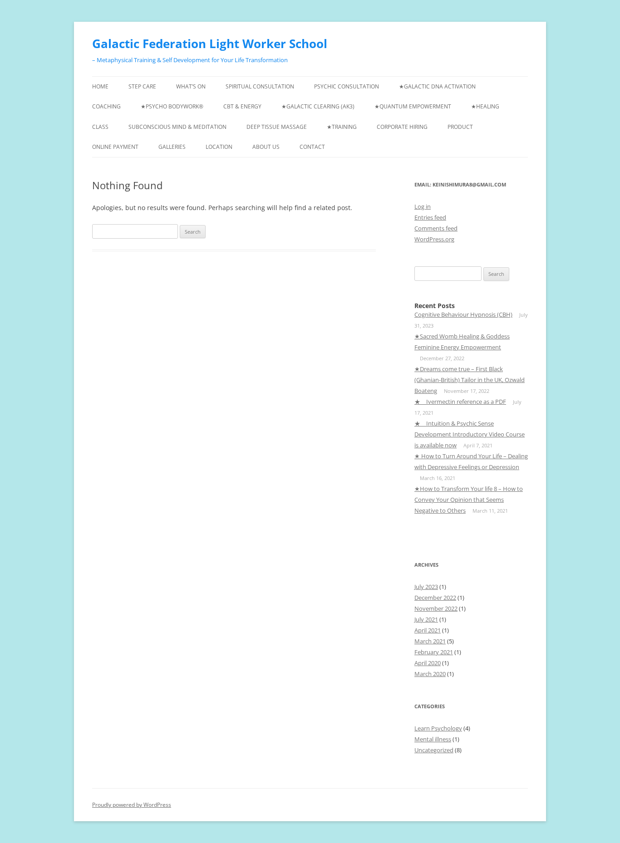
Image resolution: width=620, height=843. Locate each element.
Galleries (172, 147)
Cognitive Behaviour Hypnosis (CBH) (463, 314)
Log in (422, 206)
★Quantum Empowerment (412, 106)
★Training (342, 127)
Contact (312, 147)
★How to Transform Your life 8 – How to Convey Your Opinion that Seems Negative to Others (468, 500)
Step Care (142, 86)
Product (460, 127)
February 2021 (433, 652)
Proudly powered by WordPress (131, 805)
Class (100, 127)
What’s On (191, 86)
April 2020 (427, 663)
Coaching (106, 106)
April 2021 (427, 630)
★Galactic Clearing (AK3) (317, 106)
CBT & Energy (242, 106)
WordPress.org (434, 239)
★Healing (485, 106)
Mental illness (432, 739)
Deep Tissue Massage (276, 127)
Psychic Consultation (346, 86)
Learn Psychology (438, 728)
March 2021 (430, 641)
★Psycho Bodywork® (172, 106)
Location (219, 147)
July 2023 (426, 587)
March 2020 (430, 674)
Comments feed (436, 228)
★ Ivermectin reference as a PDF (460, 401)
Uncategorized (433, 750)
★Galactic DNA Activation (437, 86)
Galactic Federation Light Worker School (209, 43)
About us (266, 147)
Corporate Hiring (402, 127)
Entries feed (430, 217)
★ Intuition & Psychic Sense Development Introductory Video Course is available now (469, 434)
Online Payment (115, 147)
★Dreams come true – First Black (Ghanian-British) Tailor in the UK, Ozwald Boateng (469, 380)
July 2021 (426, 619)
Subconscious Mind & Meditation (177, 127)
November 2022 (436, 608)
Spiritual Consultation (260, 86)
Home (100, 86)
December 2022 (435, 597)
